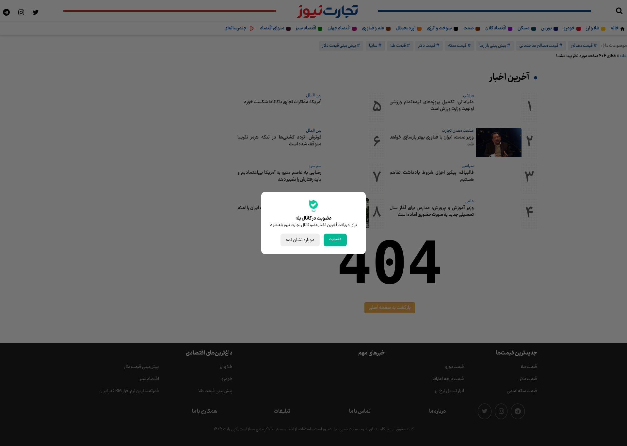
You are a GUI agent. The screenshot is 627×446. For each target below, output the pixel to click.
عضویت (335, 239)
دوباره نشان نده (300, 240)
